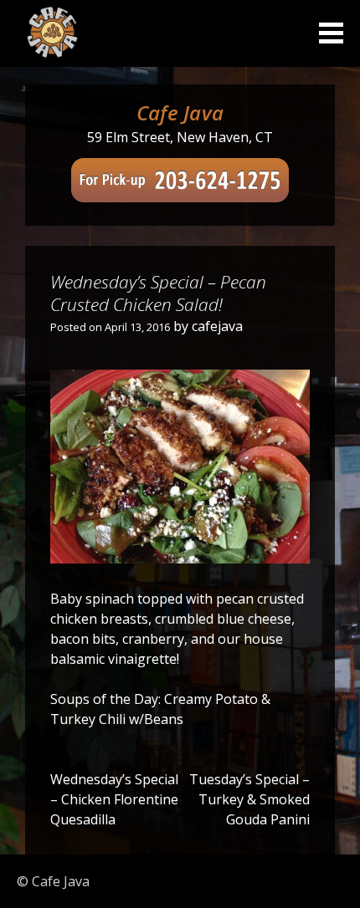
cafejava (217, 326)
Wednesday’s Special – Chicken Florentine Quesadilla (114, 799)
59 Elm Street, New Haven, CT (180, 137)
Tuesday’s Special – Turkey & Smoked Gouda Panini (249, 799)
